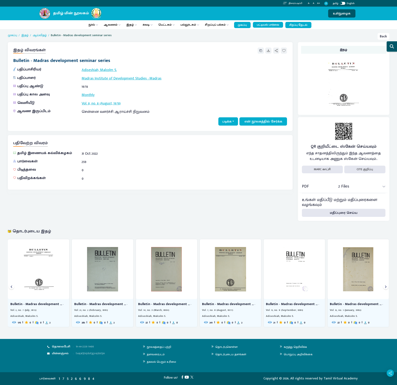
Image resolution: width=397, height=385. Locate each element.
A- (309, 3)
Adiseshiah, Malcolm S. (99, 70)
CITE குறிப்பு (365, 169)
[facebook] (183, 377)
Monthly (88, 95)
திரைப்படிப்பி (295, 3)
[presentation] (11, 287)
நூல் (91, 24)
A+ (318, 3)
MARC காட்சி (322, 169)
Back (383, 36)
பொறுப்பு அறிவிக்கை (298, 354)
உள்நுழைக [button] (341, 13)
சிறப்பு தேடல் (298, 25)
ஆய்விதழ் (40, 35)
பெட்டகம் (165, 24)
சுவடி (146, 24)
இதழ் (130, 24)
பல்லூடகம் (188, 24)
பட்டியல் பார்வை (268, 24)
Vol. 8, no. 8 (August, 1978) (101, 103)
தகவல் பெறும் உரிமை (161, 362)
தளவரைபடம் (156, 354)
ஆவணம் (111, 24)
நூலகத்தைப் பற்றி (159, 347)
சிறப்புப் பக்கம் (215, 24)
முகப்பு (242, 25)
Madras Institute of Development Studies (114, 78)
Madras (155, 78)
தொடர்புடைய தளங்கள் (230, 354)
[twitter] (192, 377)
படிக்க (227, 121)
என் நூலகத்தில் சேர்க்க (263, 121)
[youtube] (187, 377)
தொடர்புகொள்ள (226, 347)
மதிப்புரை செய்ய (344, 213)
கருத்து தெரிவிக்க (295, 347)
